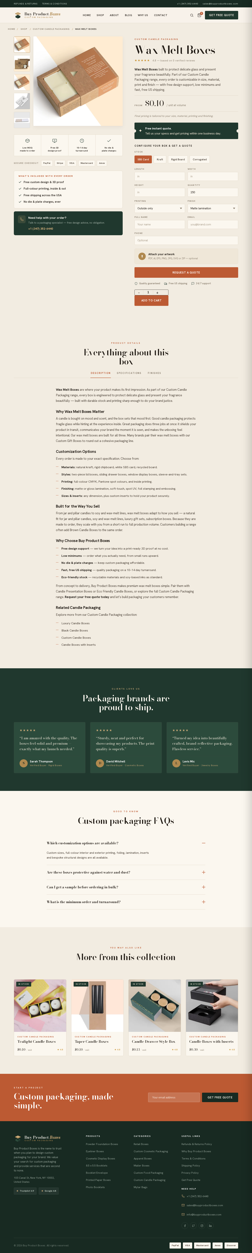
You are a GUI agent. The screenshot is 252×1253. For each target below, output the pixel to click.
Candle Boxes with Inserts (78, 645)
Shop (100, 15)
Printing (140, 201)
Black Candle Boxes (74, 630)
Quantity (194, 185)
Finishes (154, 373)
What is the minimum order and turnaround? (84, 901)
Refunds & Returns (26, 3)
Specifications (129, 373)
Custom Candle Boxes (76, 638)
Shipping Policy (191, 1165)
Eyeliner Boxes (95, 1151)
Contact (161, 15)
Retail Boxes (141, 1144)
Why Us (143, 15)
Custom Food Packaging (148, 1172)
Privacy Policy (190, 1172)
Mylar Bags (140, 1187)
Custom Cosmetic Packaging (151, 1151)
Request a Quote (186, 272)
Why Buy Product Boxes (196, 1151)
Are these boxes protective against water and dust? (88, 872)
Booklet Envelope (97, 1172)
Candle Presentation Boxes (74, 591)
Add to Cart (151, 300)
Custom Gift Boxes (69, 441)
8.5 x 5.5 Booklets (96, 1165)
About (114, 15)
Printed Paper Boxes (98, 1180)
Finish (191, 201)
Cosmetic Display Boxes (100, 1158)
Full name (141, 217)
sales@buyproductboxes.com (220, 3)
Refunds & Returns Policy (197, 1144)
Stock (138, 151)
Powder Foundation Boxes (102, 1144)
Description (101, 373)
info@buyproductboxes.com (204, 1214)
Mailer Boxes (141, 1165)
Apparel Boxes (143, 1158)
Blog (128, 15)
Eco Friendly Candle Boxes (115, 591)
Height (139, 185)
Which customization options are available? (82, 843)
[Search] (192, 15)
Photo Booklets (95, 1187)
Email (191, 217)
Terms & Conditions (54, 3)
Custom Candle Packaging (176, 591)
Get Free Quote (221, 15)
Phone (138, 233)
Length (139, 169)
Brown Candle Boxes (84, 530)
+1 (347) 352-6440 (187, 3)
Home (87, 15)
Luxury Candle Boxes (75, 623)
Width (192, 169)
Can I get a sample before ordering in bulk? (82, 887)
